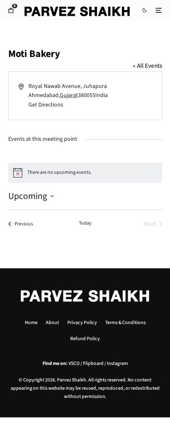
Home (31, 322)
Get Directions (45, 105)
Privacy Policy (82, 322)
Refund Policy (85, 338)
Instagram (117, 363)
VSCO (74, 363)
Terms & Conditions (125, 322)
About (52, 322)
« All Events (147, 66)
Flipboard (93, 363)
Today (85, 223)
